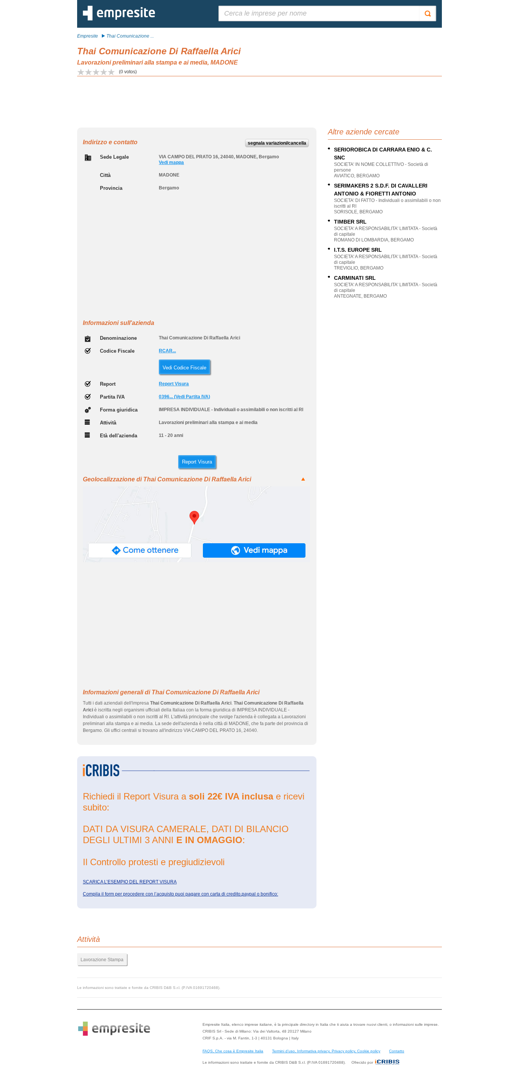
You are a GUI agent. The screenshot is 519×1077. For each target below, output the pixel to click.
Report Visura (174, 383)
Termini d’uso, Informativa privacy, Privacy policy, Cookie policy (326, 1051)
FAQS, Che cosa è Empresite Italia (233, 1051)
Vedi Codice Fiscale (184, 368)
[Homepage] (119, 19)
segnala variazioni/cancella (277, 143)
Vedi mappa (171, 162)
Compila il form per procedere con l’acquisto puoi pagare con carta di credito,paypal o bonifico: (180, 894)
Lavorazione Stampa (102, 959)
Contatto (396, 1051)
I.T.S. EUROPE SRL (358, 250)
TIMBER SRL (350, 222)
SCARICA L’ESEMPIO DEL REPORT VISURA (130, 882)
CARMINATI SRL (355, 278)
